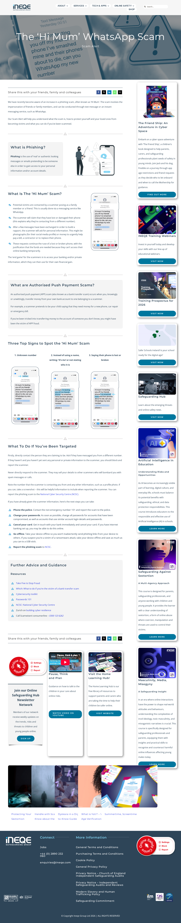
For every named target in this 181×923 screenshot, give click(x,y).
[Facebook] (98, 92)
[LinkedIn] (109, 92)
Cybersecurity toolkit (26, 594)
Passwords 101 (24, 599)
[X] (104, 92)
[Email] (120, 92)
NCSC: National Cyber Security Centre (35, 604)
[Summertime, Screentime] (129, 786)
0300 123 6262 (56, 615)
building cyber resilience (38, 610)
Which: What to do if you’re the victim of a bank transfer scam (47, 588)
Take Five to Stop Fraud (28, 583)
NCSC (48, 546)
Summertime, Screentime (121, 814)
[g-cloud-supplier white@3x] (26, 896)
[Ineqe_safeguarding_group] (22, 5)
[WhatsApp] (114, 92)
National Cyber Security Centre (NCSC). (59, 494)
